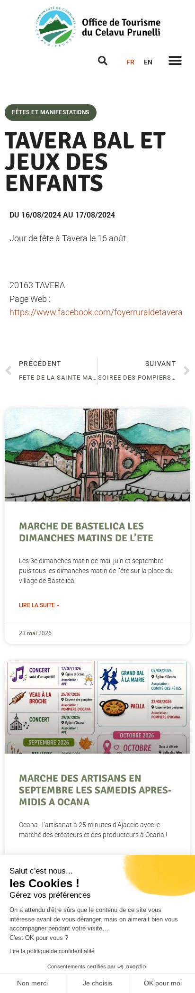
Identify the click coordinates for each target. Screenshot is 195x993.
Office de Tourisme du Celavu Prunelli (121, 27)
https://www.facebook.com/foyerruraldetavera (96, 312)
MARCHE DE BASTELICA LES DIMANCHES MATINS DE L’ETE (86, 532)
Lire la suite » (39, 605)
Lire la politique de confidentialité (52, 951)
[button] (175, 60)
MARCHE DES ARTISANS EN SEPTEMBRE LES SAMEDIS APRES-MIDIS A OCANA (95, 790)
